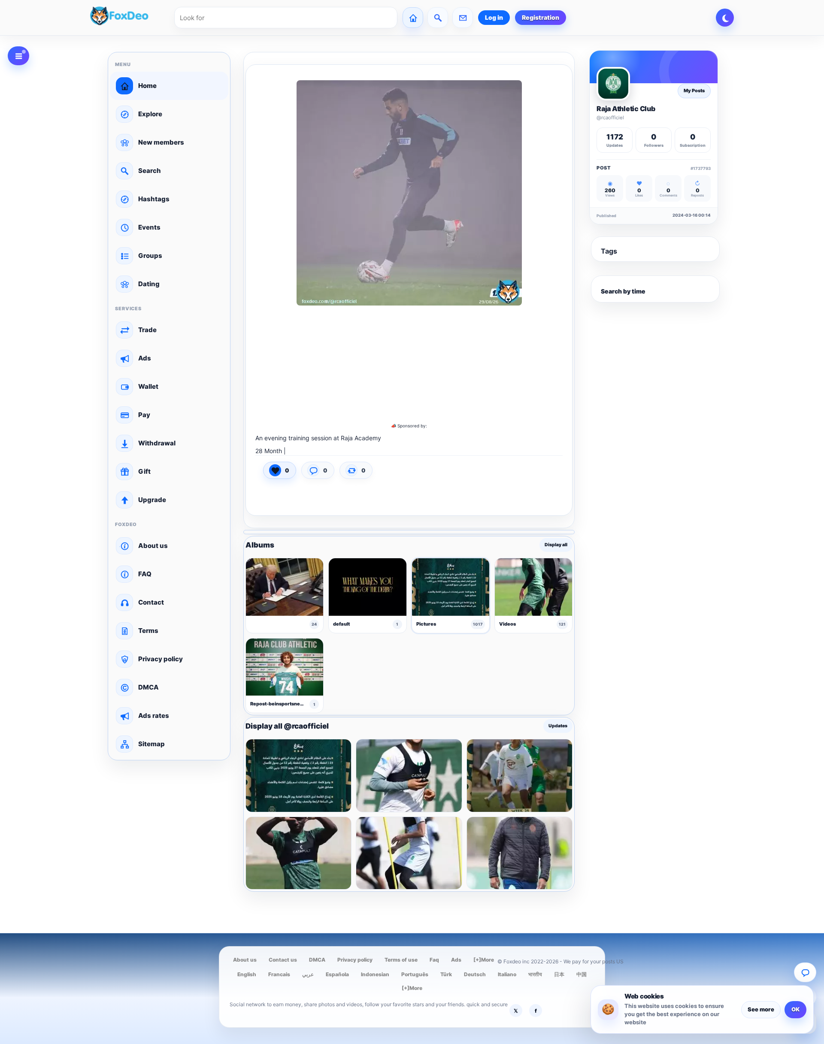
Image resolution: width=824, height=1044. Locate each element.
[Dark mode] (725, 18)
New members (161, 142)
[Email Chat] (805, 972)
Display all (556, 545)
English (246, 974)
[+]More (483, 959)
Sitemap (151, 744)
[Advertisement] (409, 365)
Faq (434, 959)
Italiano (507, 974)
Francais (279, 974)
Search (149, 170)
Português (414, 974)
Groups (150, 255)
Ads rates (153, 715)
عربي (308, 974)
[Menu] (18, 55)
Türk (446, 974)
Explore (150, 114)
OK (795, 1009)
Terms (148, 630)
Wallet (148, 386)
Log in (494, 17)
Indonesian (375, 974)
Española (337, 974)
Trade (147, 330)
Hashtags (154, 199)
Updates (557, 726)
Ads (144, 358)
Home (147, 86)
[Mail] (462, 17)
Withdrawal (157, 443)
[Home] (413, 17)
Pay (144, 415)
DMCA (148, 687)
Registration (540, 17)
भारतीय (535, 974)
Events (149, 227)
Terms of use (401, 959)
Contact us (283, 959)
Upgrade (152, 500)
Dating (149, 284)
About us (153, 546)
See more (761, 1009)
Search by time (623, 291)
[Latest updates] (437, 17)
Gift (144, 471)
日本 (559, 974)
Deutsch (475, 974)
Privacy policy (160, 659)
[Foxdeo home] (129, 17)
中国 (581, 974)
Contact (151, 602)
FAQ (144, 574)
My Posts (694, 91)
